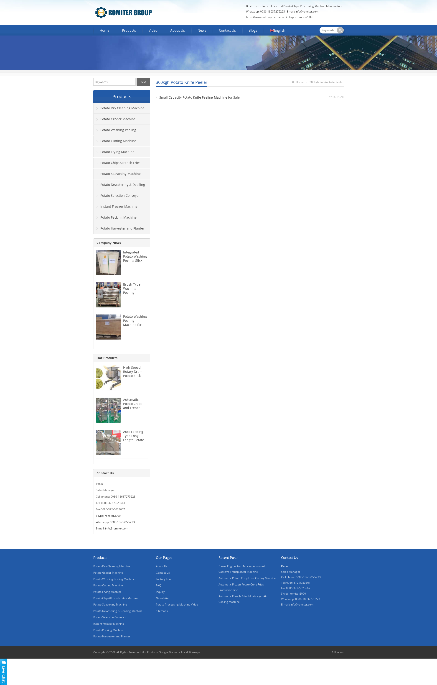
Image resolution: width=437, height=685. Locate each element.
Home (104, 30)
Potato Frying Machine (117, 152)
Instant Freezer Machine (118, 206)
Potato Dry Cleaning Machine (122, 108)
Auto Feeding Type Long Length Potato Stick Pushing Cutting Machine (133, 441)
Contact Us (227, 30)
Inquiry (160, 592)
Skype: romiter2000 (300, 17)
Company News (109, 242)
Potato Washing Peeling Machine (115, 131)
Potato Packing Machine (118, 217)
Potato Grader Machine (118, 119)
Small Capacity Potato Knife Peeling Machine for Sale (199, 97)
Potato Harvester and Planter (122, 228)
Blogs (253, 30)
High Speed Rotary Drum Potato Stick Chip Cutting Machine (132, 375)
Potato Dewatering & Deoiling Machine (119, 186)
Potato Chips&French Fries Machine (117, 164)
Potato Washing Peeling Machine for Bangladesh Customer (135, 324)
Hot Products (107, 358)
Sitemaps (162, 611)
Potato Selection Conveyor (120, 195)
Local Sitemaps (190, 652)
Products (129, 30)
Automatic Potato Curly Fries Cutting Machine (247, 578)
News (202, 30)
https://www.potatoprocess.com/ (266, 17)
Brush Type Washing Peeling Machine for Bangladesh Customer (132, 294)
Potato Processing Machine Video (177, 604)
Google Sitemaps (169, 652)
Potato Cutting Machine (118, 141)
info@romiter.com (306, 11)
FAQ (158, 585)
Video (153, 30)
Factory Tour (164, 579)
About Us (177, 30)
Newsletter (163, 598)
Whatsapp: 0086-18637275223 (115, 522)
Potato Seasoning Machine (120, 173)
